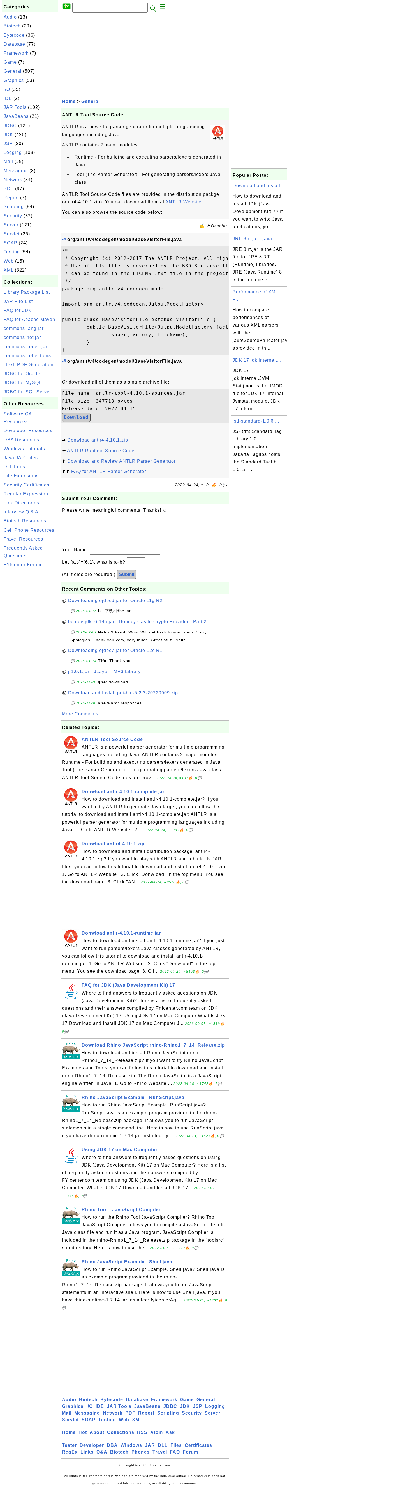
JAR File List (18, 301)
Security (13, 215)
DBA (112, 1445)
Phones (140, 1452)
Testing (12, 251)
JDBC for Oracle (22, 373)
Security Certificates (26, 485)
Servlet (12, 233)
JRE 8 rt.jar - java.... (255, 238)
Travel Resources (23, 539)
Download (76, 417)
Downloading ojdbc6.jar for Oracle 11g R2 (115, 600)
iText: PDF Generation (29, 364)
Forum (190, 1452)
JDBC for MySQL (23, 382)
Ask (170, 1432)
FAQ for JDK (18, 310)
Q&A (101, 1452)
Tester (69, 1445)
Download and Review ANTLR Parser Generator (121, 461)
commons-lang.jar (24, 328)
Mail (8, 161)
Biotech (12, 26)
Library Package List (27, 292)
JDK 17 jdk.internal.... (257, 360)
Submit (126, 574)
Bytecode (14, 35)
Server (11, 224)
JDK (8, 134)
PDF (9, 188)
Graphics (14, 80)
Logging (13, 152)
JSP (8, 143)
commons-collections (27, 355)
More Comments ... (83, 713)
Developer (92, 1445)
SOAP (10, 242)
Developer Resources (28, 430)
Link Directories (21, 503)
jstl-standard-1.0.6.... (256, 421)
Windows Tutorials (24, 448)
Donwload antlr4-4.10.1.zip (97, 440)
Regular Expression (26, 494)
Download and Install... (258, 185)
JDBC (10, 125)
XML (8, 270)
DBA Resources (21, 439)
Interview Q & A (21, 511)
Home (69, 101)
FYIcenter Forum (22, 564)
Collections (120, 1432)
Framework (16, 53)
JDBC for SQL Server (27, 391)
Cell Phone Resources (29, 530)
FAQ (175, 1452)
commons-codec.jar (25, 346)
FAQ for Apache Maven (29, 319)
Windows (131, 1445)
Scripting (14, 206)
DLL (163, 1445)
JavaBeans (16, 116)
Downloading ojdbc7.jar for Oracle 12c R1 (115, 650)
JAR (150, 1445)
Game (10, 62)
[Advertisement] (30, 654)
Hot (82, 1432)
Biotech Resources (25, 520)
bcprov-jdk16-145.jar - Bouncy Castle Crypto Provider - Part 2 (137, 621)
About (97, 1432)
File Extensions (21, 475)
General (13, 71)
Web (9, 261)
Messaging (16, 170)
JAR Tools (15, 107)
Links (87, 1452)
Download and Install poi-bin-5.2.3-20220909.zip (123, 692)
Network (13, 179)
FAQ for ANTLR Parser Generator (108, 471)
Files (176, 1445)
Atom (156, 1432)
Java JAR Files (21, 457)
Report (11, 197)
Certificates (198, 1445)
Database (14, 44)
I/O (7, 89)
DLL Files (14, 466)
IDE (8, 98)
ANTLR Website (183, 201)
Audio (10, 17)
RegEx (70, 1452)
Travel (159, 1452)
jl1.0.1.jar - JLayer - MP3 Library (104, 671)
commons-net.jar (22, 337)
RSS (142, 1432)
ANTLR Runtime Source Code (101, 450)
